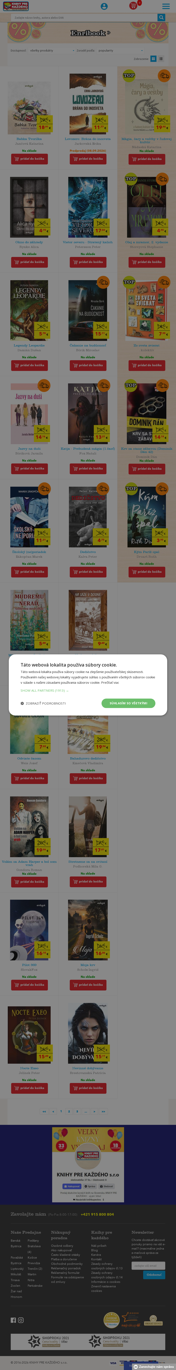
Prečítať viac (110, 682)
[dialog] (88, 684)
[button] (88, 690)
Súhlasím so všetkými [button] (128, 703)
